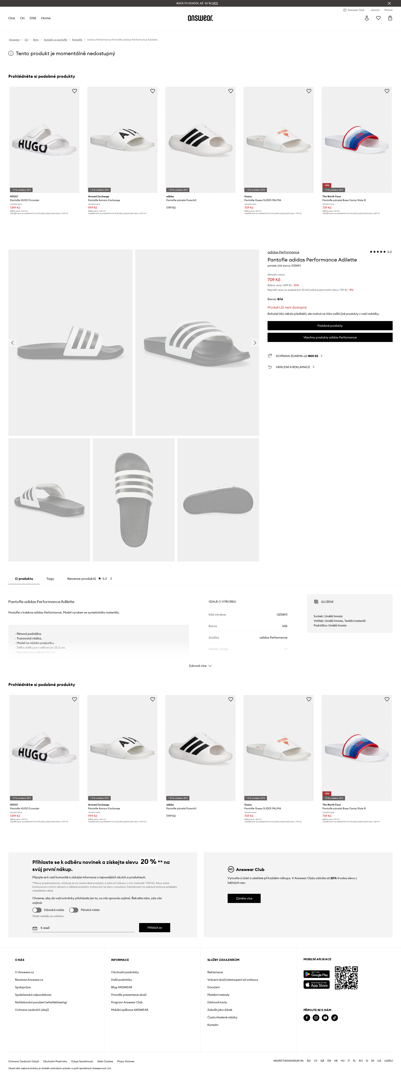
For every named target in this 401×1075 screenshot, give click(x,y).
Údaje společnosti (82, 1061)
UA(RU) (388, 1060)
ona (11, 18)
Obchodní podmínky (125, 972)
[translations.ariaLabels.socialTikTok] (334, 1018)
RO (361, 1060)
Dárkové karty (217, 1002)
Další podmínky (121, 980)
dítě (33, 18)
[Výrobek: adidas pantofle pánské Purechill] (200, 140)
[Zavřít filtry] (389, 3)
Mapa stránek (125, 1061)
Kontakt (212, 1025)
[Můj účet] (366, 17)
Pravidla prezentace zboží (128, 995)
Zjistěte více (244, 898)
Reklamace (215, 972)
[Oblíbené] (378, 17)
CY (315, 1060)
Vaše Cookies (105, 1061)
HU (343, 1060)
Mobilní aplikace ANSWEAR (129, 1010)
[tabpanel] (200, 627)
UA (379, 1060)
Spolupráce (23, 987)
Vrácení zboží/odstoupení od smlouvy (232, 980)
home (46, 18)
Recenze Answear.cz (29, 980)
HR (336, 1060)
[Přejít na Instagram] (316, 1017)
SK (372, 1060)
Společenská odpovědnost (33, 995)
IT (349, 1060)
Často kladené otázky (222, 1017)
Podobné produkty (330, 326)
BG (309, 1060)
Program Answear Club (127, 1002)
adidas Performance (283, 252)
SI (367, 1060)
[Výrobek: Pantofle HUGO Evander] (44, 140)
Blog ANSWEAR (121, 987)
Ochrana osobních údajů (32, 1010)
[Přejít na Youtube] (325, 1017)
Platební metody (218, 995)
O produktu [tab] (24, 578)
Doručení (213, 987)
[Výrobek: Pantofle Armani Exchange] (122, 140)
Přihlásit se (154, 928)
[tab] (90, 578)
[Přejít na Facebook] (306, 1017)
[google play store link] (316, 974)
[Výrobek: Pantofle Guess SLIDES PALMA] (279, 140)
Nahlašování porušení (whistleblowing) (41, 1002)
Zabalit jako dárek (219, 1010)
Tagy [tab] (50, 578)
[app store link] (316, 984)
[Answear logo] (200, 18)
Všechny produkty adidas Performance (330, 337)
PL (354, 1060)
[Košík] (390, 17)
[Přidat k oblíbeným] (74, 91)
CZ (322, 1060)
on (22, 18)
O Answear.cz (24, 972)
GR (329, 1060)
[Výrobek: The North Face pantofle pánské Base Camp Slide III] (357, 140)
